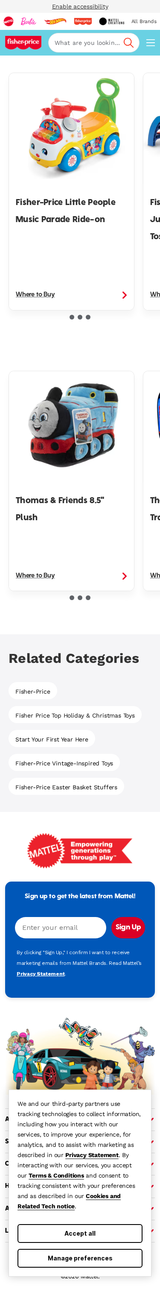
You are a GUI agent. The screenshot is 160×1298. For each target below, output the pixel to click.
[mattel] (8, 21)
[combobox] (94, 43)
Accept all (80, 1233)
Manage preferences (80, 1258)
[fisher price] (82, 21)
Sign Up (128, 927)
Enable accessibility (80, 6)
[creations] (112, 21)
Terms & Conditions (56, 1175)
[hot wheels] (55, 21)
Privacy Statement (92, 1154)
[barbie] (28, 21)
